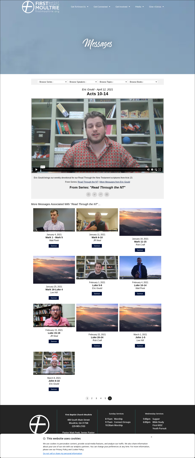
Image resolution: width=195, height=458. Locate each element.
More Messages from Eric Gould (115, 182)
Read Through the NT (88, 182)
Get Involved (121, 6)
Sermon (54, 246)
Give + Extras (155, 6)
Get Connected (101, 6)
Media (138, 6)
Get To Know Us (78, 6)
